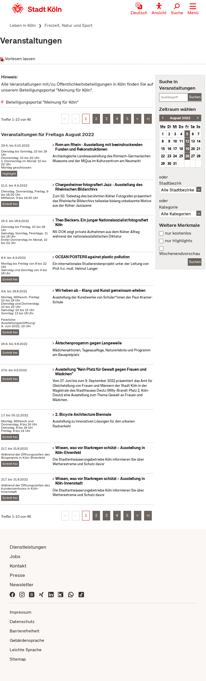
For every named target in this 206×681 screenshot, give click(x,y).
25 (181, 156)
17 (175, 148)
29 (163, 163)
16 (169, 148)
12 (187, 141)
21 (198, 148)
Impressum (20, 612)
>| (147, 118)
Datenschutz (22, 621)
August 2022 (180, 118)
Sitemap (18, 659)
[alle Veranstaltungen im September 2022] (197, 118)
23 (169, 156)
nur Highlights (178, 241)
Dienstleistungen (28, 547)
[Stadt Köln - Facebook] (12, 594)
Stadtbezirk (170, 180)
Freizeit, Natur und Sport (69, 25)
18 (181, 148)
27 (193, 156)
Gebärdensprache (27, 640)
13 (193, 141)
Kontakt (18, 566)
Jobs (15, 556)
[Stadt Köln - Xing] (41, 594)
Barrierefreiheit (24, 631)
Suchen (195, 97)
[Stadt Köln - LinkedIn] (51, 594)
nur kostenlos (178, 233)
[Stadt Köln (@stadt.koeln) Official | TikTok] (81, 594)
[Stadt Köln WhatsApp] (71, 594)
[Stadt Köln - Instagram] (22, 594)
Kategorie (168, 204)
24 (175, 156)
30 (169, 163)
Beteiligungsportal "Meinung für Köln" (42, 102)
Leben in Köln (23, 25)
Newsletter (22, 584)
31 (175, 163)
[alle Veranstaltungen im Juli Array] (162, 118)
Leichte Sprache (26, 650)
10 (175, 141)
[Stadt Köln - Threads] (31, 594)
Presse (17, 575)
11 (181, 141)
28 (198, 156)
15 (163, 148)
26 (187, 156)
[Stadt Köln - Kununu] (60, 594)
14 (198, 141)
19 (187, 148)
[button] (192, 9)
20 (193, 148)
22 (163, 156)
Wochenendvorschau (179, 254)
